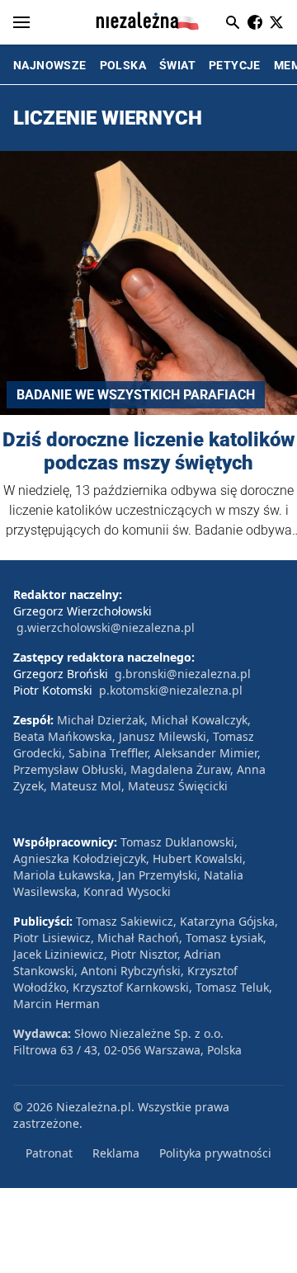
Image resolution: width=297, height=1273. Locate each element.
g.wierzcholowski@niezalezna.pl (105, 627)
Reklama (115, 1153)
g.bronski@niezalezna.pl (183, 673)
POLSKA (123, 65)
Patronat (49, 1153)
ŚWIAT (177, 65)
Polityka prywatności (215, 1153)
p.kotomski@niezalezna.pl (171, 690)
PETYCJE (235, 65)
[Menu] (21, 22)
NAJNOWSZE (50, 65)
